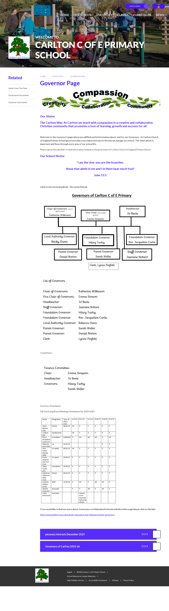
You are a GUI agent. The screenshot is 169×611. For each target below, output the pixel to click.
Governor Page (77, 76)
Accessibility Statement (98, 580)
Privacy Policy (128, 580)
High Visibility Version (75, 580)
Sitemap (115, 580)
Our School (58, 76)
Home (43, 76)
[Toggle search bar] (162, 6)
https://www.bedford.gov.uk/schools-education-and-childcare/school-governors (77, 514)
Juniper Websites (89, 576)
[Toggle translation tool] (155, 6)
